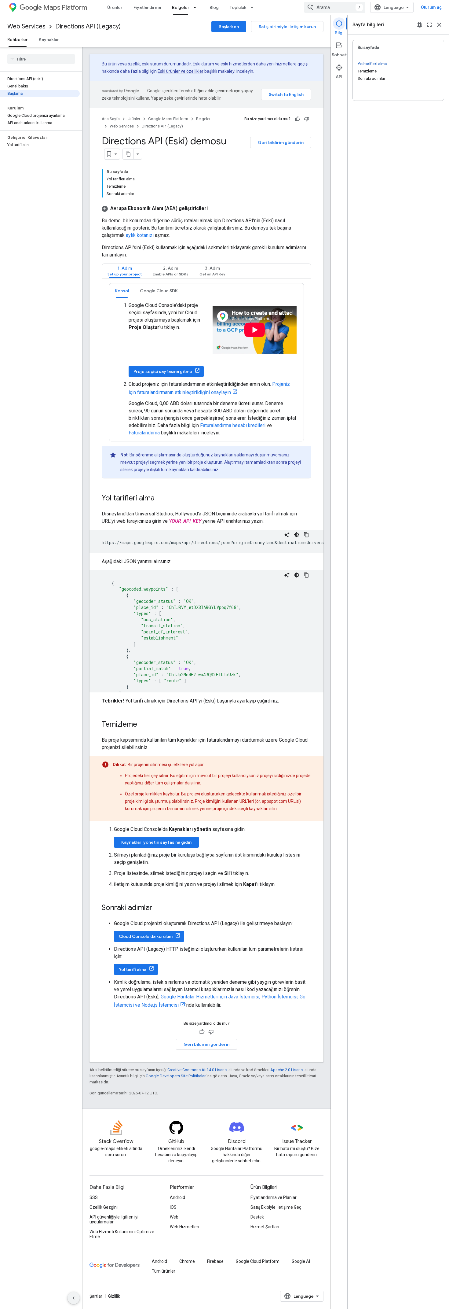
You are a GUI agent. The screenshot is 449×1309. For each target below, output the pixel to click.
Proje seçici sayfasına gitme (162, 371)
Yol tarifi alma (132, 969)
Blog (214, 7)
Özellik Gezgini (103, 1207)
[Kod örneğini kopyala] (306, 535)
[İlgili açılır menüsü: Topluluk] (253, 7)
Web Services (26, 26)
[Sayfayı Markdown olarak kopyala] (128, 154)
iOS (173, 1207)
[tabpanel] (206, 380)
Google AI (301, 1261)
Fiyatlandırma (147, 7)
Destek (257, 1217)
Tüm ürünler (163, 1271)
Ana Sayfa (111, 118)
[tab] (124, 271)
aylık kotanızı (140, 235)
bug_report (419, 24)
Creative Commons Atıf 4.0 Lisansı (197, 1069)
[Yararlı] (297, 119)
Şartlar (95, 1296)
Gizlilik (114, 1296)
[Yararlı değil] (306, 119)
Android (177, 1197)
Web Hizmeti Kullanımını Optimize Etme (121, 1234)
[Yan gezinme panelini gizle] (74, 1298)
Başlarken (229, 26)
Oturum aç (431, 7)
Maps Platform (65, 7)
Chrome (187, 1261)
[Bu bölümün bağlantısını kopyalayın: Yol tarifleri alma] (161, 498)
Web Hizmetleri (184, 1226)
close (439, 24)
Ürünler (114, 7)
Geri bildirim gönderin (281, 142)
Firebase (215, 1261)
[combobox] (334, 7)
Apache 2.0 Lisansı (287, 1069)
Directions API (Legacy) (88, 26)
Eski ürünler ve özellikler (180, 71)
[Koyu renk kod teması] (296, 535)
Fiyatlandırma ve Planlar (273, 1197)
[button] (155, 208)
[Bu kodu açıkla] (287, 535)
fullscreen (429, 24)
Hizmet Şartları (264, 1226)
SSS (93, 1197)
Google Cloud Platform (257, 1261)
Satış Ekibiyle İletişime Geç (275, 1207)
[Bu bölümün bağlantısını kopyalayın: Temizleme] (143, 724)
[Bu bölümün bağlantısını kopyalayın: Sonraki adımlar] (158, 908)
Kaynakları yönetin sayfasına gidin (156, 842)
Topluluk (238, 7)
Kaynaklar (49, 39)
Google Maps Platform (168, 118)
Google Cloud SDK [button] (159, 290)
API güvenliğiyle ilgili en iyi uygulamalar (113, 1219)
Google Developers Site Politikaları (176, 1076)
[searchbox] (41, 59)
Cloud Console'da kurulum (146, 936)
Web (174, 1217)
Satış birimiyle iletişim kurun (287, 26)
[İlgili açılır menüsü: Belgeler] (196, 7)
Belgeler (180, 7)
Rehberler (17, 39)
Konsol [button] (122, 290)
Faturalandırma (144, 433)
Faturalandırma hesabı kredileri (232, 425)
